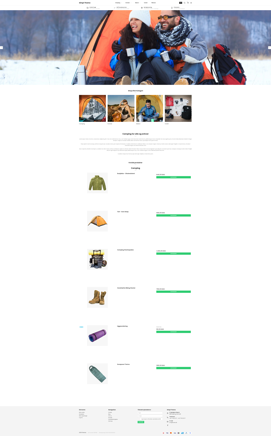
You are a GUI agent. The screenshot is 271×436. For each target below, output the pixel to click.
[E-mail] (150, 416)
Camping (117, 2)
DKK (180, 2)
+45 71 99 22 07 (173, 418)
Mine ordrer (82, 412)
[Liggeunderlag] (97, 343)
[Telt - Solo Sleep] (97, 229)
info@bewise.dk (173, 422)
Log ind (80, 417)
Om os (110, 416)
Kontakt (110, 417)
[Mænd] (149, 108)
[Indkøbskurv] (188, 3)
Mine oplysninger (83, 416)
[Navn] (150, 413)
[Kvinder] (121, 108)
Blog (109, 414)
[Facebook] (167, 425)
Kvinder (128, 2)
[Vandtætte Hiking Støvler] (97, 305)
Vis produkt (173, 177)
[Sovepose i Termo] (97, 381)
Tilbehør (153, 2)
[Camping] (92, 108)
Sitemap (110, 421)
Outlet (145, 2)
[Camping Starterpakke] (97, 267)
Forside (110, 412)
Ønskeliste (81, 414)
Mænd (137, 2)
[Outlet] (178, 108)
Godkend (140, 422)
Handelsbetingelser (113, 419)
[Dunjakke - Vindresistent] (97, 191)
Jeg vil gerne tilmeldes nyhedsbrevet (150, 419)
